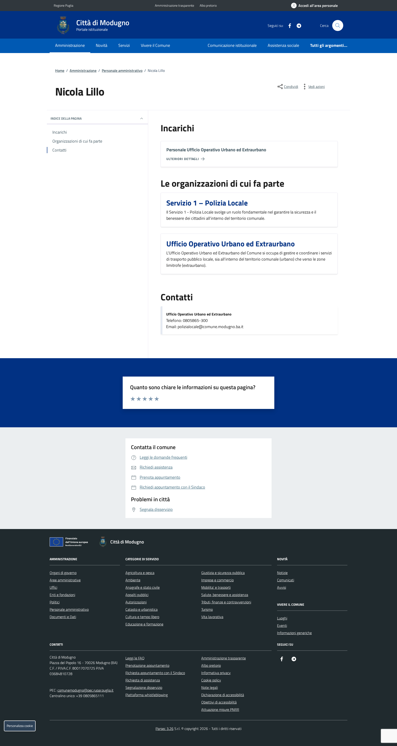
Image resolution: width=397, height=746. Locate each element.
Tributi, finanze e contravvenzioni (226, 602)
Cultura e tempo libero (142, 616)
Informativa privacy (216, 673)
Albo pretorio (208, 5)
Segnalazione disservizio (143, 687)
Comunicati (285, 580)
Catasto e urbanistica (141, 609)
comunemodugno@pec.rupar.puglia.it (85, 690)
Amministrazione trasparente (174, 5)
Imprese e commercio (217, 580)
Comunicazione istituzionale (232, 45)
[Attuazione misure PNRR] (70, 542)
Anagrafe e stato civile (142, 587)
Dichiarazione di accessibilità (222, 695)
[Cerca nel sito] (337, 25)
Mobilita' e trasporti (216, 587)
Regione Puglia (63, 5)
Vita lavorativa (212, 616)
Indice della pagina (66, 118)
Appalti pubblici (136, 594)
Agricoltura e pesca (139, 572)
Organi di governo (63, 572)
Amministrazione (70, 45)
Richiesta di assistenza (142, 680)
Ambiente (132, 580)
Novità (101, 45)
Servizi (124, 45)
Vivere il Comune (155, 45)
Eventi (282, 625)
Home (59, 70)
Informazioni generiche (294, 633)
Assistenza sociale (283, 45)
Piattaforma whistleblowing (146, 695)
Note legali (209, 687)
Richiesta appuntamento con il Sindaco (155, 673)
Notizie (282, 572)
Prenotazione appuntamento (147, 665)
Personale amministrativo (122, 70)
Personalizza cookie (20, 725)
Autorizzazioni (136, 602)
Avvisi (281, 587)
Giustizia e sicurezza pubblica (223, 572)
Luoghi (282, 618)
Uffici (53, 587)
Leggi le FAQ (135, 658)
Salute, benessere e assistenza (224, 594)
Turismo (207, 609)
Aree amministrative (65, 580)
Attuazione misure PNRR (220, 709)
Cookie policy (211, 680)
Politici (55, 602)
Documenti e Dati (63, 616)
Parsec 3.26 (164, 728)
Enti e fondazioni (62, 594)
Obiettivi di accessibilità (219, 702)
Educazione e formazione (144, 624)
